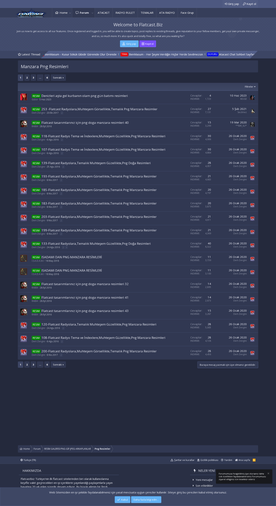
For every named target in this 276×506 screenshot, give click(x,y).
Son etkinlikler (204, 485)
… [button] (40, 77)
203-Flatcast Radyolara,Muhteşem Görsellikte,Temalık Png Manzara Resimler (99, 216)
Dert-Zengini (38, 112)
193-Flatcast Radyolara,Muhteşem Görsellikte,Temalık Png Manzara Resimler (99, 176)
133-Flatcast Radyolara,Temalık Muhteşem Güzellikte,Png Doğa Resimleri (96, 243)
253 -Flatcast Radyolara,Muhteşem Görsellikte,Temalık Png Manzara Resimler (99, 109)
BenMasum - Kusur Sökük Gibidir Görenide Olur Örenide (57, 54)
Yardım (228, 460)
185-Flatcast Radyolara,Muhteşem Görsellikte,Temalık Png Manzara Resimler (99, 190)
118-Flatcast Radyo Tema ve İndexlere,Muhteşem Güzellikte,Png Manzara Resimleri (103, 136)
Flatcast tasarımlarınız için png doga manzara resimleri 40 (85, 122)
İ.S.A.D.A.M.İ (38, 260)
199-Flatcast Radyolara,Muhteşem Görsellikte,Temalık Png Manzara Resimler (99, 230)
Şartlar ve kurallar (184, 460)
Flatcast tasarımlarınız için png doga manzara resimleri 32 (85, 284)
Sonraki (57, 77)
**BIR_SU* (241, 125)
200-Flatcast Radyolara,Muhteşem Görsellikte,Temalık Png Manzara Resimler (99, 351)
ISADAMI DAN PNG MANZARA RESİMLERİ (71, 257)
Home (64, 12)
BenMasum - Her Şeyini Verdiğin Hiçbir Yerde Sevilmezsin (142, 54)
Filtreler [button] (249, 86)
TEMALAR (147, 12)
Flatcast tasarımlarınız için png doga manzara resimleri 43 (85, 311)
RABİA (35, 126)
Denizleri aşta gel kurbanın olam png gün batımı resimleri (84, 96)
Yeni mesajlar (204, 480)
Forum (84, 12)
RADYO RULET (125, 12)
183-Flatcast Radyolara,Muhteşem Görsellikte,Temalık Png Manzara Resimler (99, 203)
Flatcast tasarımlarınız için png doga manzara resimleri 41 (85, 297)
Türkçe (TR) (29, 460)
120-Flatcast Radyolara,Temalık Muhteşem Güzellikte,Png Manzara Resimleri (98, 324)
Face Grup (187, 12)
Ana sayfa (244, 460)
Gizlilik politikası (209, 460)
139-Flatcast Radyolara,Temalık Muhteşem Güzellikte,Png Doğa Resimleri (96, 163)
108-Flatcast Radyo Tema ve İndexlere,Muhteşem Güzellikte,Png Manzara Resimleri (103, 337)
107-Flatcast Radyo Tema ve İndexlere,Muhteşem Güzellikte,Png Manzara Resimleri (103, 149)
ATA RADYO (167, 12)
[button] (70, 12)
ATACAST (104, 12)
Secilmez (242, 112)
